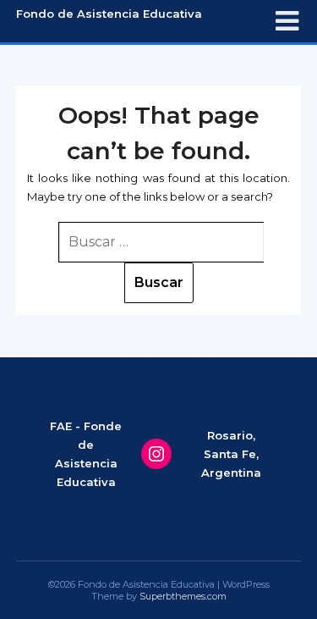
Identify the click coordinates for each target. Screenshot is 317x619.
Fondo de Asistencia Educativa (109, 13)
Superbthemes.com (183, 596)
